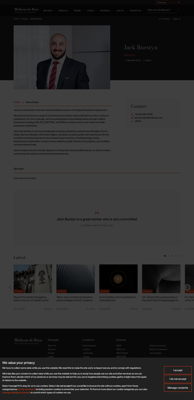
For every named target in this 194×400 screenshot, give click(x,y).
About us (63, 10)
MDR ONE (121, 356)
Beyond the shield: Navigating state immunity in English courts (31, 298)
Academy (105, 10)
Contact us (135, 10)
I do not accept (177, 379)
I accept (177, 370)
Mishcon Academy (158, 345)
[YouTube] (178, 2)
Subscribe (161, 2)
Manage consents (178, 387)
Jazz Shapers (156, 352)
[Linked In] (171, 2)
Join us (119, 10)
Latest (90, 10)
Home (16, 18)
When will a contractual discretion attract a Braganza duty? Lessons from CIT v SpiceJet (75, 300)
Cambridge (88, 352)
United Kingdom (89, 345)
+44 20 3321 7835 (144, 114)
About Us (52, 345)
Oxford (86, 356)
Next (175, 18)
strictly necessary (26, 389)
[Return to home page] (26, 10)
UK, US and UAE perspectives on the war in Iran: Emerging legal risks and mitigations (161, 300)
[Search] (178, 10)
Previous (166, 18)
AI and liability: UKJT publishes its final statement (117, 298)
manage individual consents (16, 392)
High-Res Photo (134, 60)
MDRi (118, 345)
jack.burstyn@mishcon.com (149, 117)
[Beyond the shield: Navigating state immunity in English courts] (33, 278)
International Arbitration (25, 178)
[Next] (187, 287)
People (77, 10)
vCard (138, 121)
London (86, 349)
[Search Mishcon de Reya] (163, 10)
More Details (32, 102)
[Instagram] (175, 2)
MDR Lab (120, 349)
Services (47, 10)
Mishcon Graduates (158, 349)
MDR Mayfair (122, 352)
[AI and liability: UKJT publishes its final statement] (118, 278)
